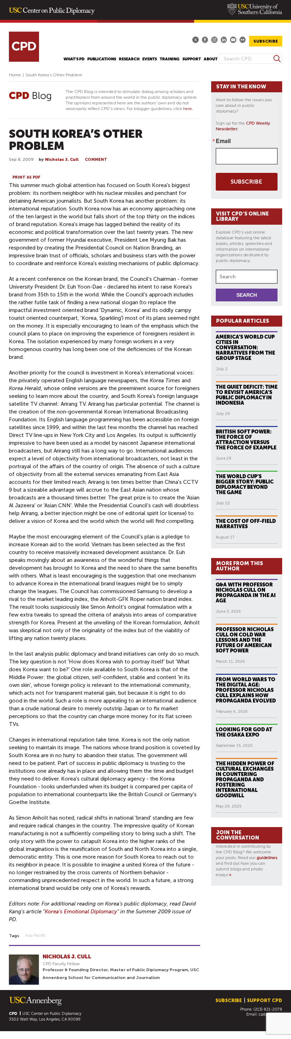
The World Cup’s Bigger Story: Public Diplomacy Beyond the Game (245, 484)
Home (15, 74)
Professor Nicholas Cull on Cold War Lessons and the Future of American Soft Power (245, 640)
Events (149, 59)
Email (223, 141)
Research (129, 59)
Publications (101, 59)
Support (191, 59)
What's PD (74, 59)
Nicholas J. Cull (61, 159)
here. (188, 108)
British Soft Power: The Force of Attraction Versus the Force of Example (246, 439)
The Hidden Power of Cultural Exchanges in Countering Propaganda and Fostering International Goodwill (245, 779)
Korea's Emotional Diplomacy (81, 911)
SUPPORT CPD (264, 1000)
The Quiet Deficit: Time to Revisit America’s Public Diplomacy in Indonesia (247, 395)
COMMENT (96, 159)
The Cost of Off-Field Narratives (246, 523)
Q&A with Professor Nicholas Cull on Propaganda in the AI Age (246, 592)
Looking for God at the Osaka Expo (244, 732)
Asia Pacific (35, 935)
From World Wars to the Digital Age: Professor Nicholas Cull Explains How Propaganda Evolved (246, 690)
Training (170, 59)
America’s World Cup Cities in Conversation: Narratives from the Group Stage (245, 347)
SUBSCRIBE (265, 41)
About (211, 59)
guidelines (267, 857)
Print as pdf (26, 177)
